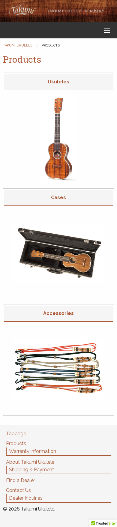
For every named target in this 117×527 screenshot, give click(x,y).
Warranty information (32, 451)
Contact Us (18, 490)
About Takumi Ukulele (30, 462)
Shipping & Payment (31, 469)
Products (16, 443)
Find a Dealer (20, 480)
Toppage (16, 433)
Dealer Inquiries (26, 498)
